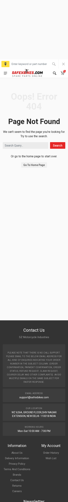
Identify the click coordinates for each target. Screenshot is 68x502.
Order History (51, 452)
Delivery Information (17, 458)
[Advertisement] (34, 34)
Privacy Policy (17, 463)
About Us (16, 452)
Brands (17, 474)
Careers (17, 491)
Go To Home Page (34, 165)
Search (57, 145)
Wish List (51, 458)
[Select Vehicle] (5, 64)
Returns (17, 485)
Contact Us (17, 480)
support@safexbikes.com (34, 397)
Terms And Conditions (17, 469)
